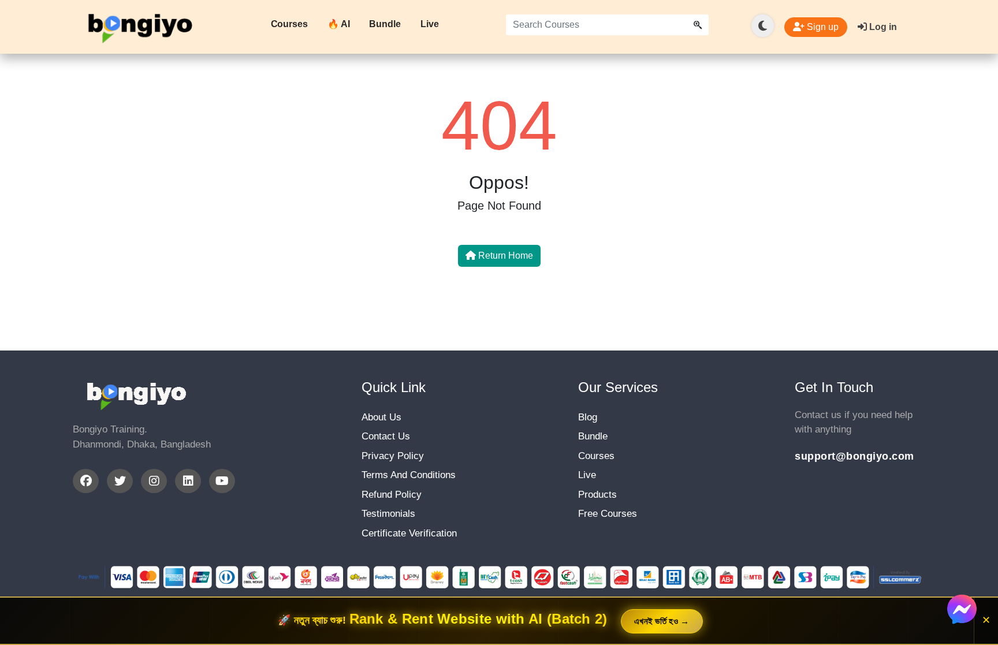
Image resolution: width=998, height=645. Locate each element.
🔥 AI (338, 24)
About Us (381, 417)
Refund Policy (392, 494)
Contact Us (386, 436)
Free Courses (607, 513)
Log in (882, 27)
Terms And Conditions (409, 474)
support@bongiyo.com (854, 456)
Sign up (822, 27)
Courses (289, 24)
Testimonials (388, 513)
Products (597, 494)
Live (429, 24)
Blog (587, 417)
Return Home (504, 255)
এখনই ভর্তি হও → (662, 621)
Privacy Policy (393, 455)
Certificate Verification (409, 533)
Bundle (384, 24)
